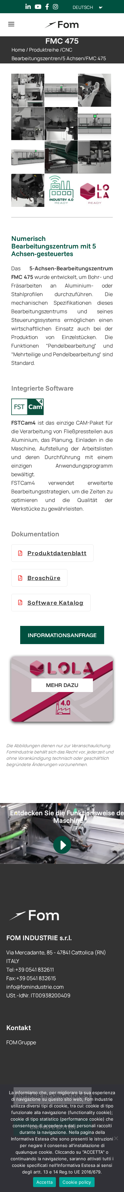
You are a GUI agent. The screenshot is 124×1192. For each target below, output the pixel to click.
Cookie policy (76, 1182)
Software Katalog (55, 602)
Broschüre (44, 578)
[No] (115, 1138)
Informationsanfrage (62, 635)
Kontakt (18, 1027)
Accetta (44, 1182)
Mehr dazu (62, 684)
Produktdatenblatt (57, 553)
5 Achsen (73, 58)
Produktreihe (44, 49)
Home (18, 49)
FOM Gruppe (21, 1042)
